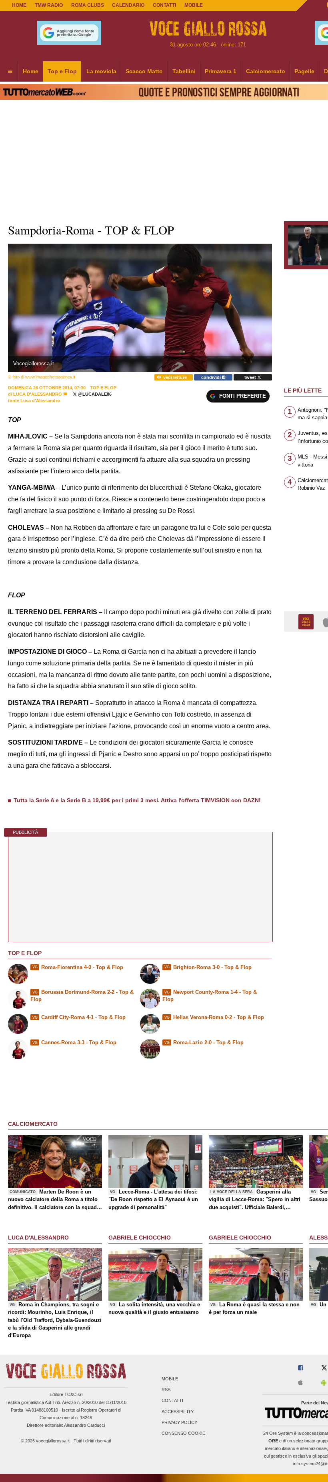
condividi (211, 377)
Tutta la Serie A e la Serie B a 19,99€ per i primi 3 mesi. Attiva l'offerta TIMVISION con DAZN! (137, 800)
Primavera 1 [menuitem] (220, 71)
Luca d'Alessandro (37, 394)
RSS (166, 1390)
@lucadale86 (94, 394)
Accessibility (178, 1411)
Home (19, 5)
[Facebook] (300, 1368)
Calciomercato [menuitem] (265, 71)
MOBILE (193, 5)
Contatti (172, 1400)
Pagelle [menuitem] (304, 71)
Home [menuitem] (30, 71)
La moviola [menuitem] (101, 71)
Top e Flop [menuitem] (62, 71)
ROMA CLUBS (87, 5)
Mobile (170, 1378)
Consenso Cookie (183, 1433)
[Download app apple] (300, 1383)
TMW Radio (49, 5)
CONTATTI (164, 5)
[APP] (307, 621)
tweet (250, 377)
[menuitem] (10, 72)
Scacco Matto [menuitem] (144, 71)
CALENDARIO (128, 5)
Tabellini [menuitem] (184, 71)
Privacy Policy (179, 1422)
